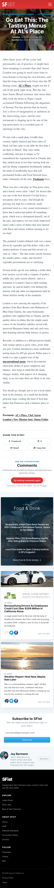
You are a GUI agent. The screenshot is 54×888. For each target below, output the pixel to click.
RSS (4, 861)
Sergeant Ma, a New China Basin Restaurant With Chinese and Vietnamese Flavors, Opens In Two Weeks (27, 527)
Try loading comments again (27, 480)
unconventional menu (14, 361)
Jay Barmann (45, 14)
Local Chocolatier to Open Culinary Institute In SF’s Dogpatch (27, 550)
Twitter (5, 856)
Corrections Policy (10, 835)
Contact (5, 839)
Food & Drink (27, 508)
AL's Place (24, 85)
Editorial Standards (10, 831)
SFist (7, 779)
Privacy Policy (7, 878)
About (4, 822)
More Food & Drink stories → (27, 560)
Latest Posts (7, 800)
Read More (44, 759)
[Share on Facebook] (16, 632)
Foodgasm (38, 179)
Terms (4, 882)
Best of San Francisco (11, 809)
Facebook (6, 852)
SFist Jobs (6, 805)
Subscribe (27, 740)
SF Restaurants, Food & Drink (18, 14)
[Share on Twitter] (11, 632)
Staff (4, 826)
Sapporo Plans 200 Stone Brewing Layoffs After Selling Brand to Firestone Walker (27, 539)
